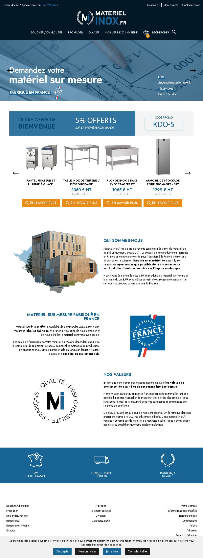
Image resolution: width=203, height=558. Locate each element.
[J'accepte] (198, 547)
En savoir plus (43, 203)
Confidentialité (137, 551)
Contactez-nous (191, 5)
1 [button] (98, 93)
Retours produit (188, 516)
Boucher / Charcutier (47, 32)
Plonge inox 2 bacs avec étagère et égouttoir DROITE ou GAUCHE (122, 186)
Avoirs (193, 526)
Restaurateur (13, 521)
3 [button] (105, 93)
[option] (101, 70)
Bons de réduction (186, 535)
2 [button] (101, 93)
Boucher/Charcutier (17, 506)
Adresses (192, 530)
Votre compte (189, 506)
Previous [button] (10, 70)
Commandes (189, 521)
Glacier (94, 32)
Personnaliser (87, 551)
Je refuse (112, 551)
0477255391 (49, 5)
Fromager (76, 32)
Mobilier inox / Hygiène (121, 32)
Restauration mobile (17, 526)
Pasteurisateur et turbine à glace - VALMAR (41, 184)
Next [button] (193, 70)
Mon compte (171, 5)
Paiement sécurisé (101, 511)
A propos (101, 506)
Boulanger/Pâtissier (17, 516)
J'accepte (62, 551)
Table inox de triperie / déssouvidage (81, 182)
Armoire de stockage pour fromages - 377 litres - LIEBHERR (163, 184)
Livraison (101, 516)
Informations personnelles (182, 511)
